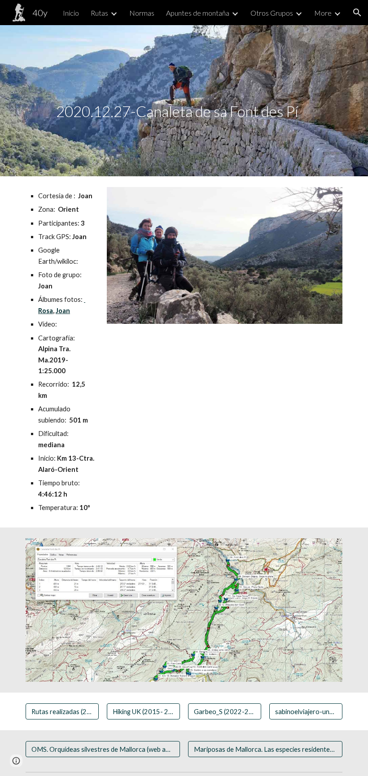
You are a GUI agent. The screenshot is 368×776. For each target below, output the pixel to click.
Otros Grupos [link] (271, 13)
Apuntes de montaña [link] (197, 13)
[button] (357, 12)
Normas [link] (141, 13)
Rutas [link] (99, 13)
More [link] (323, 13)
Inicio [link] (71, 13)
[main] (197, 100)
